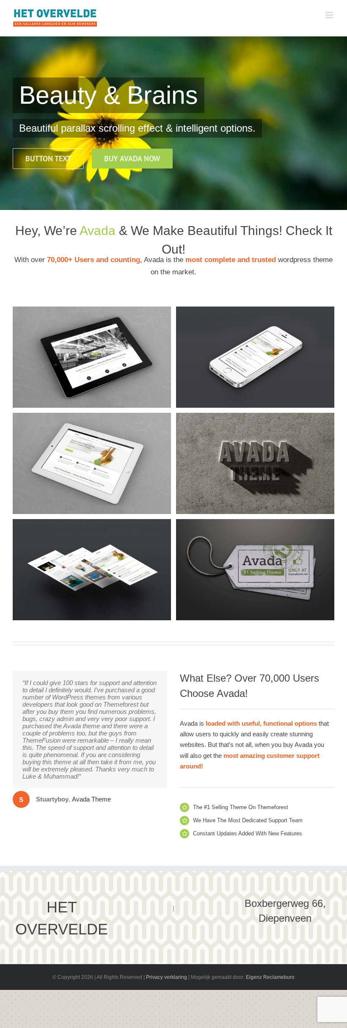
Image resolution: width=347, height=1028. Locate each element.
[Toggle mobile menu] (329, 15)
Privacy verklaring (166, 977)
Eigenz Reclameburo (270, 977)
